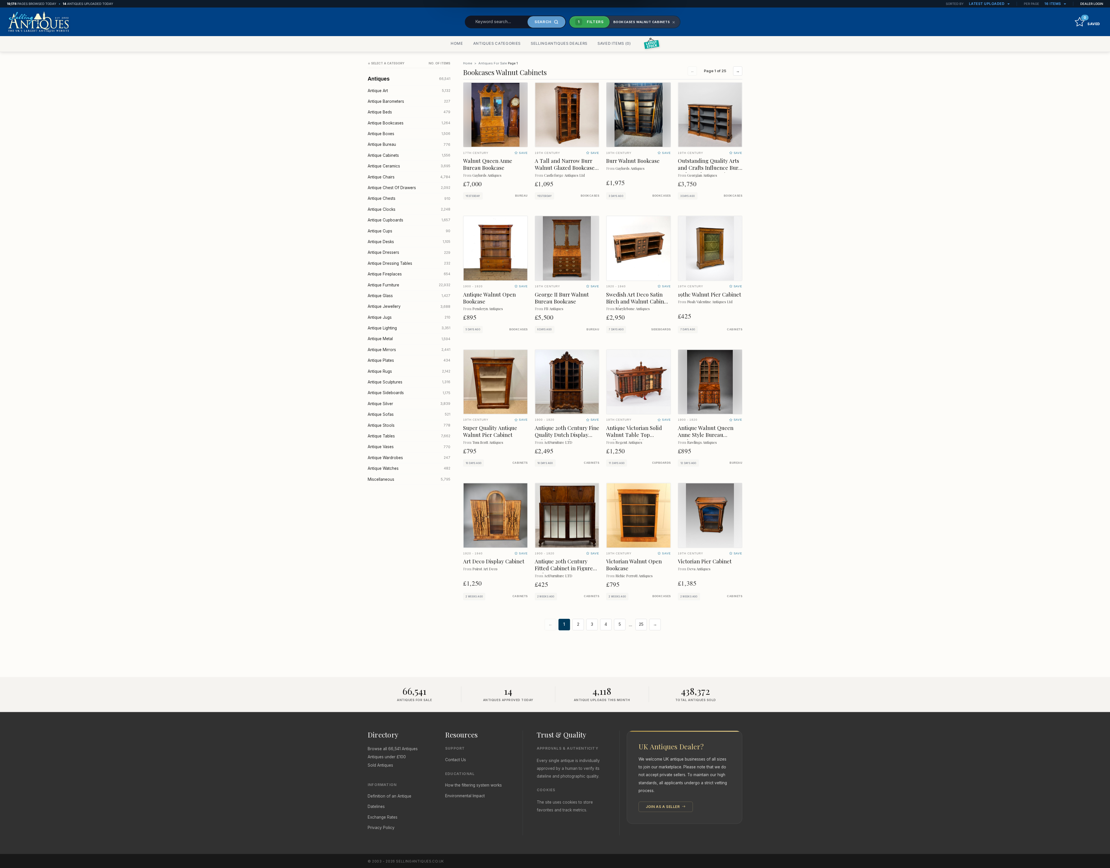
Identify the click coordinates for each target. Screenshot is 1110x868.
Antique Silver (409, 403)
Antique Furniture (409, 285)
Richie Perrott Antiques (634, 575)
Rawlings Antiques (702, 442)
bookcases (590, 195)
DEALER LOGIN (1091, 4)
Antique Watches (409, 468)
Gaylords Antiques (487, 175)
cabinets (734, 329)
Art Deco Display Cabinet (493, 561)
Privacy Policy (381, 827)
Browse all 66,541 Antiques (393, 748)
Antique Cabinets (409, 155)
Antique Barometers (409, 101)
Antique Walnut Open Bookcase (489, 298)
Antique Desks (409, 241)
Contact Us (455, 759)
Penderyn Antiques (487, 308)
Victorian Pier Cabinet (705, 561)
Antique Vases (409, 446)
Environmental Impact (465, 796)
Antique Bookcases (409, 123)
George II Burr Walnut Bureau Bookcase (562, 298)
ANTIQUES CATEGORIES (497, 43)
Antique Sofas (409, 414)
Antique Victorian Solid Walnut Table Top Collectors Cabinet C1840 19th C (637, 438)
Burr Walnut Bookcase (633, 160)
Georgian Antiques (702, 175)
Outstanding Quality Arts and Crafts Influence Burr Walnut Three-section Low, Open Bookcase (709, 171)
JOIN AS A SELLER (663, 806)
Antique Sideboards (409, 392)
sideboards (661, 329)
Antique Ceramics (409, 166)
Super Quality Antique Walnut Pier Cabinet (490, 431)
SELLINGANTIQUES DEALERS (559, 43)
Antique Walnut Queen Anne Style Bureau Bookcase (705, 434)
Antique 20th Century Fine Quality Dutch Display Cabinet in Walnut (567, 434)
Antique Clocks (409, 209)
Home (467, 63)
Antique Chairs (409, 177)
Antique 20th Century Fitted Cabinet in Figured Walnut (565, 568)
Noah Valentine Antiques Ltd (709, 301)
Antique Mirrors (409, 349)
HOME (457, 43)
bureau (521, 195)
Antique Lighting (409, 328)
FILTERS (591, 21)
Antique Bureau (409, 144)
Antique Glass (409, 295)
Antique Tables (409, 436)
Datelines (376, 806)
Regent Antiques (628, 442)
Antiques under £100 (387, 757)
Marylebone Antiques (632, 308)
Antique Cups (409, 231)
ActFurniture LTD (558, 442)
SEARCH (543, 21)
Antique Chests (409, 198)
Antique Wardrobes (409, 457)
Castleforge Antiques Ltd (564, 175)
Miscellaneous (409, 479)
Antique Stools (409, 425)
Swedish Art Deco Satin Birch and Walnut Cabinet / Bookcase (637, 301)
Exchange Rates (382, 817)
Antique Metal (409, 338)
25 (641, 624)
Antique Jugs (409, 317)
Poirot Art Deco (484, 568)
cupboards (661, 462)
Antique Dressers (409, 252)
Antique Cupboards (409, 220)
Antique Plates (409, 360)
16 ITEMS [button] (1053, 3)
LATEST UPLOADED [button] (987, 3)
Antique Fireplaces (409, 274)
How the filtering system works (473, 785)
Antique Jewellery (409, 306)
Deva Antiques (699, 568)
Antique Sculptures (409, 382)
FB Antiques (553, 308)
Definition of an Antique (389, 796)
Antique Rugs (409, 371)
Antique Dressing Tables (409, 263)
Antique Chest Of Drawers (409, 187)
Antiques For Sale (492, 63)
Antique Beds (409, 112)
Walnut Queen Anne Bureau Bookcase (487, 164)
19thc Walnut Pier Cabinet (709, 294)
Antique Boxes (409, 133)
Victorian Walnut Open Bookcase (634, 565)
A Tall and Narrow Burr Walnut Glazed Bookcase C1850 (565, 167)
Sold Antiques (380, 765)
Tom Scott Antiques (487, 442)
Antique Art (409, 90)
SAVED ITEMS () (614, 43)
